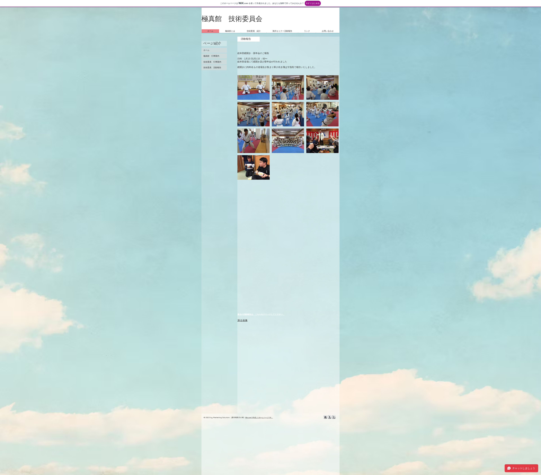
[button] (282, 31)
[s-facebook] (329, 417)
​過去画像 (242, 320)
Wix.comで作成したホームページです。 (259, 417)
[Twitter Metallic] (325, 417)
